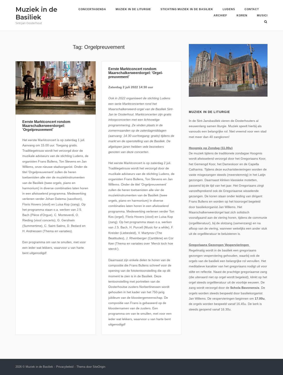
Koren (242, 15)
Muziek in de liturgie (133, 9)
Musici (262, 15)
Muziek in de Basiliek (36, 13)
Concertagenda (92, 9)
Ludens (229, 9)
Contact (252, 9)
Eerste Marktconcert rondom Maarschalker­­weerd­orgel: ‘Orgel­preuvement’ (135, 73)
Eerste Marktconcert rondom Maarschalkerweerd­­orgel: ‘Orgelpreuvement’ (46, 126)
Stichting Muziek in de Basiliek (187, 9)
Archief (220, 15)
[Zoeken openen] (266, 22)
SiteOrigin (99, 366)
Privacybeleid (64, 366)
